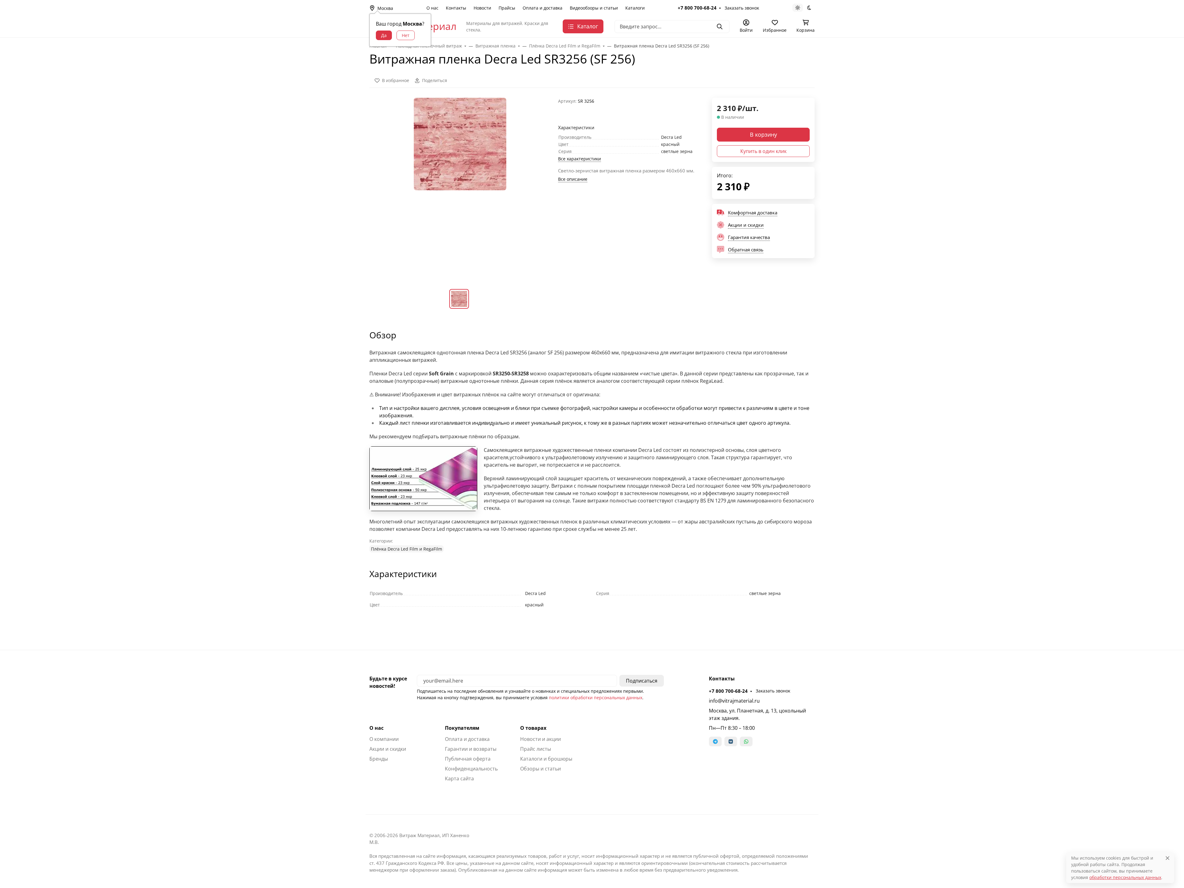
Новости (482, 8)
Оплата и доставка (542, 8)
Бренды (378, 758)
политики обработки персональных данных (595, 697)
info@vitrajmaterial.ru (734, 700)
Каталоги (635, 8)
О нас (432, 8)
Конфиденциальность (471, 768)
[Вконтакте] (730, 741)
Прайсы (507, 8)
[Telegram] (715, 741)
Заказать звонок (742, 8)
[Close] (1167, 858)
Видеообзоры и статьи (594, 8)
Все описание (572, 179)
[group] (460, 188)
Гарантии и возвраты (470, 749)
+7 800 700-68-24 (697, 8)
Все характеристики (579, 159)
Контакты (456, 8)
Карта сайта (459, 778)
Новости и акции (540, 739)
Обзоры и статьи (540, 768)
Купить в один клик (763, 151)
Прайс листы (535, 749)
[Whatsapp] (746, 741)
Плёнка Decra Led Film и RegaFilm (406, 549)
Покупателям (462, 727)
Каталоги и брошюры (546, 758)
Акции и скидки (387, 749)
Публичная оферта (468, 758)
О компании (384, 739)
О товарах (533, 727)
